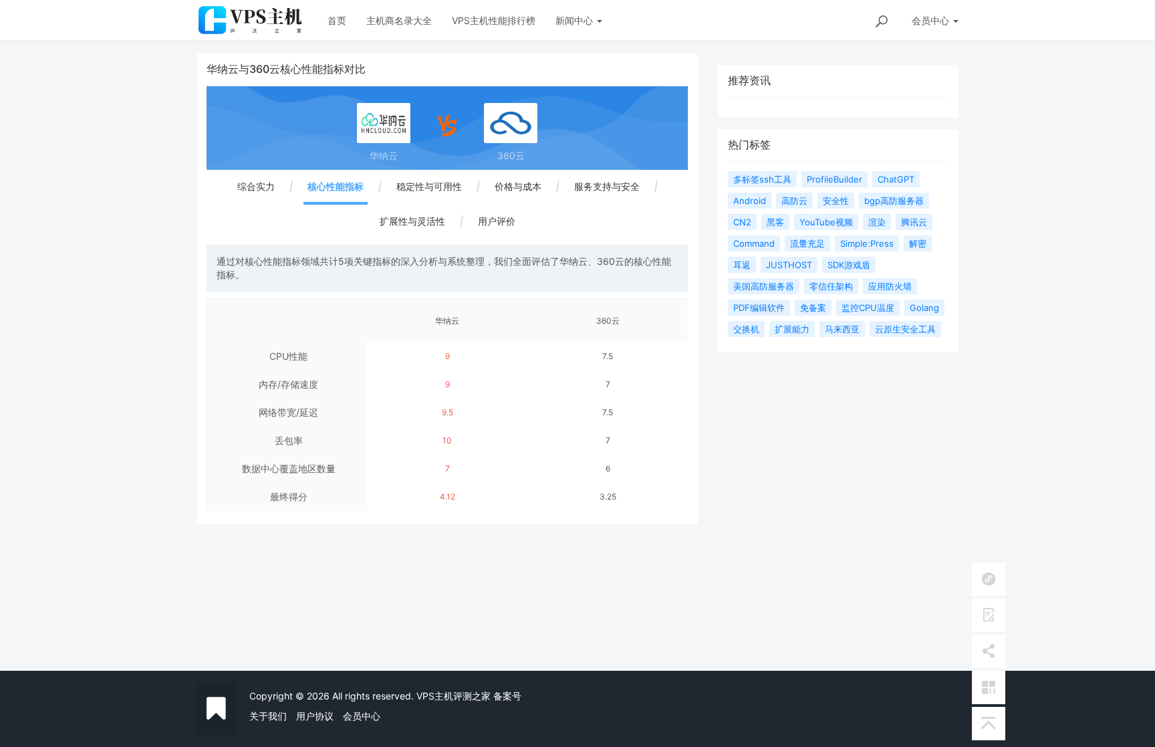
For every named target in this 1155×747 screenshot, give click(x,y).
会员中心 (361, 716)
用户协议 (315, 716)
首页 (337, 20)
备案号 (507, 696)
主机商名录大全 (399, 20)
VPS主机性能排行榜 (493, 20)
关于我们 (268, 716)
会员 (930, 20)
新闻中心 (575, 20)
